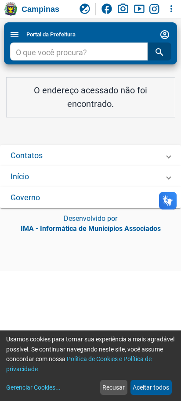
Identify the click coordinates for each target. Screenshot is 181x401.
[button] (90, 155)
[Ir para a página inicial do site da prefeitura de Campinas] (10, 9)
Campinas (40, 9)
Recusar (113, 387)
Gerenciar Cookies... (33, 387)
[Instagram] (155, 9)
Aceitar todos (151, 387)
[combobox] (78, 52)
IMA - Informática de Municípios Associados (91, 228)
